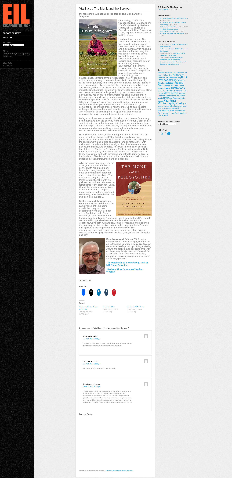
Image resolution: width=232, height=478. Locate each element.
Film (168, 88)
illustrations (177, 88)
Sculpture (175, 106)
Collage (173, 80)
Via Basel (163, 115)
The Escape (170, 113)
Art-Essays (181, 73)
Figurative (162, 88)
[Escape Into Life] (17, 26)
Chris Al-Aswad (163, 10)
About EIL (8, 37)
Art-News (177, 75)
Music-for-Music (178, 96)
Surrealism (167, 108)
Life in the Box (174, 91)
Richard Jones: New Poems (169, 27)
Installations (162, 91)
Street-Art (160, 108)
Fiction (181, 86)
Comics (181, 80)
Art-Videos (170, 78)
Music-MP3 (162, 98)
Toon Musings (181, 113)
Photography (166, 103)
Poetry (180, 103)
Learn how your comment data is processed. (119, 471)
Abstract (161, 73)
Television (176, 108)
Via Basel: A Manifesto (135, 307)
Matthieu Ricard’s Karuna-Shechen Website (124, 270)
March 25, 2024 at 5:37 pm (91, 364)
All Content (8, 42)
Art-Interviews (167, 75)
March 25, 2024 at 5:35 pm (91, 339)
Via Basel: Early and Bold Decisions (172, 33)
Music (168, 96)
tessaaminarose (165, 62)
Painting (169, 100)
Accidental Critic (170, 73)
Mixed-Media (170, 93)
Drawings (172, 82)
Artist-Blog (177, 78)
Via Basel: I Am (109, 307)
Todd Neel (163, 49)
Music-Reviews (173, 98)
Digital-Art (162, 83)
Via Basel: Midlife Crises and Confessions (174, 18)
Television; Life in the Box (168, 111)
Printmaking (167, 106)
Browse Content (12, 33)
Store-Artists (182, 106)
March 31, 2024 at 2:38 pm (91, 387)
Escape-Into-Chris (171, 86)
